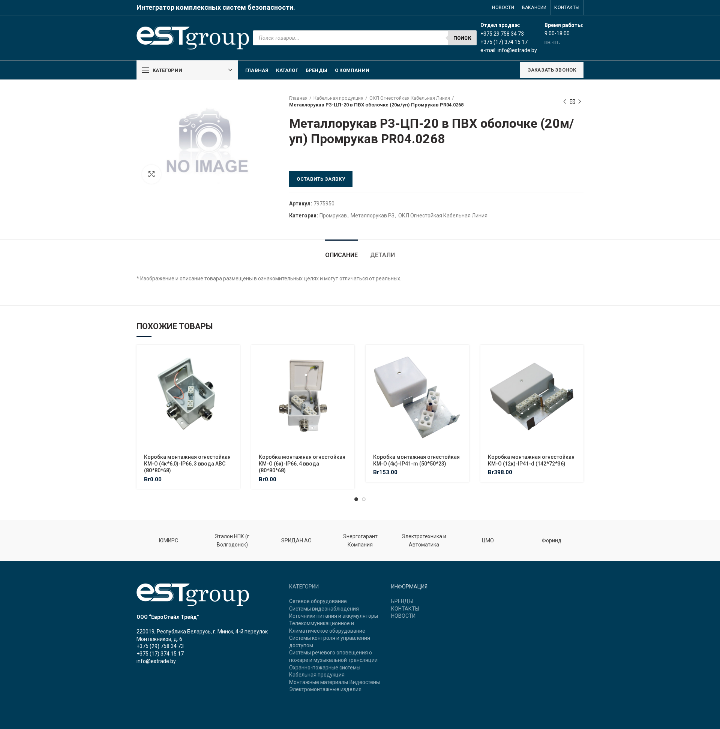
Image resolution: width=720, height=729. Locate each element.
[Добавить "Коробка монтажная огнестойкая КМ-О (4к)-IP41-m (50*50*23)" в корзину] (463, 357)
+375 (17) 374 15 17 (160, 654)
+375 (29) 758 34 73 (160, 646)
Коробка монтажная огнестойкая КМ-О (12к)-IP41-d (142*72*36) (531, 460)
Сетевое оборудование (318, 601)
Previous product (564, 101)
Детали (382, 255)
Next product (580, 101)
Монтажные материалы (318, 682)
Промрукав (333, 216)
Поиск (462, 38)
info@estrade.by (517, 50)
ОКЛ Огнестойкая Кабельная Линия (409, 98)
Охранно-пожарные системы (324, 668)
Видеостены (365, 682)
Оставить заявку (321, 179)
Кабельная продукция (338, 98)
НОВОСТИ (403, 616)
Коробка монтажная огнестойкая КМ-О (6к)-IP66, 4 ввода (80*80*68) (302, 463)
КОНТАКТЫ (405, 609)
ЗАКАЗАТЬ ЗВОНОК (552, 70)
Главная (298, 98)
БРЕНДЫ (402, 601)
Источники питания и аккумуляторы (333, 616)
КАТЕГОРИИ (304, 587)
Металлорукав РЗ (372, 216)
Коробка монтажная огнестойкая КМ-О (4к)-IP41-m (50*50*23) (416, 460)
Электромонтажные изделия (325, 689)
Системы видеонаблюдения (324, 609)
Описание (341, 255)
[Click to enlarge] (151, 174)
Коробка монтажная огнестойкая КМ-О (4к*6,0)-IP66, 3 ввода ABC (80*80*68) (187, 463)
